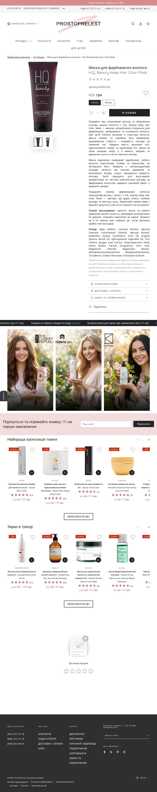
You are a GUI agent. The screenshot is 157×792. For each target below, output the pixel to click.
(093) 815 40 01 (15, 743)
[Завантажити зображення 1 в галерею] (38, 142)
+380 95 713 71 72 (115, 8)
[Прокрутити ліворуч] (9, 3)
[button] (133, 23)
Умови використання (65, 782)
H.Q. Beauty (38, 57)
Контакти (14, 8)
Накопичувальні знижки (42, 8)
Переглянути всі (78, 516)
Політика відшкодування (17, 782)
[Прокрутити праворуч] (147, 3)
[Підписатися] (148, 735)
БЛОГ (41, 748)
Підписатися (143, 424)
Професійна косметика (18, 57)
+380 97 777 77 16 (90, 8)
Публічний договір (39, 785)
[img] (98, 80)
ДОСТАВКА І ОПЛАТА (50, 743)
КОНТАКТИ (44, 733)
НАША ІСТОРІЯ (47, 738)
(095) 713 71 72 (15, 738)
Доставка (14, 785)
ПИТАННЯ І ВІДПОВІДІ (82, 743)
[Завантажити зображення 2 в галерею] (47, 142)
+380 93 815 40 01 (140, 8)
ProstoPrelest (20, 778)
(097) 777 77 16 (15, 733)
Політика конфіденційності (42, 782)
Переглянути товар (31, 472)
